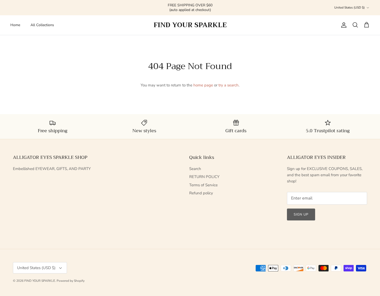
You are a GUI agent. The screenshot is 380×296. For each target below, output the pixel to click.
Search (195, 168)
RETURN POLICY (204, 176)
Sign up (301, 214)
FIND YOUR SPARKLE (39, 281)
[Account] (343, 25)
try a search (228, 85)
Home (15, 25)
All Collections (42, 25)
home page (203, 85)
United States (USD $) (349, 7)
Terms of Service (203, 185)
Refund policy (201, 193)
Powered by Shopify (71, 281)
